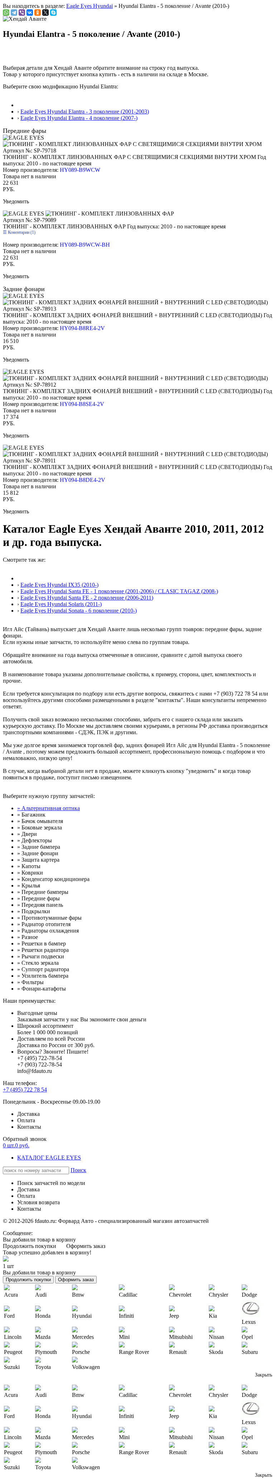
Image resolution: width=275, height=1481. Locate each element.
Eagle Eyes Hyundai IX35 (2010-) (59, 585)
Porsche (81, 1352)
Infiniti (126, 1316)
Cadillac (128, 1295)
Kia (213, 1316)
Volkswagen (86, 1367)
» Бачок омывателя (40, 821)
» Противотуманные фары (49, 918)
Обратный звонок (25, 1139)
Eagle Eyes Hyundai (89, 6)
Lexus (249, 1322)
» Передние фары (38, 898)
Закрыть (263, 1375)
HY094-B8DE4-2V (82, 480)
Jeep (174, 1316)
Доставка (28, 1114)
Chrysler (218, 1295)
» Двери (27, 834)
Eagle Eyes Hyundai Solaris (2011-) (61, 604)
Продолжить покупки (29, 1246)
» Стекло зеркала (38, 963)
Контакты (29, 1127)
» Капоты (28, 866)
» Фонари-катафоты (41, 989)
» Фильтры (30, 982)
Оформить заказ (85, 1246)
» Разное (27, 937)
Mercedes (83, 1337)
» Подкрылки (33, 911)
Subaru (250, 1352)
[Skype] (53, 12)
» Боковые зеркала (39, 827)
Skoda (216, 1352)
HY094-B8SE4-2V (82, 404)
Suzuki (12, 1367)
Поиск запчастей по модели (51, 1183)
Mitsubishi (181, 1337)
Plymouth (46, 1352)
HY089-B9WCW (80, 170)
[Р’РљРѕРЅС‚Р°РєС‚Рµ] (29, 12)
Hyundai (82, 1316)
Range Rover (134, 1352)
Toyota (43, 1367)
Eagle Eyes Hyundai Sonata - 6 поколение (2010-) (78, 611)
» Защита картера (38, 860)
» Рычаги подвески (40, 956)
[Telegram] (14, 12)
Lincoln (12, 1337)
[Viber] (22, 12)
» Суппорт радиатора (43, 969)
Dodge (249, 1295)
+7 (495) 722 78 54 (25, 1089)
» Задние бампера (38, 847)
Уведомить (16, 201)
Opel (247, 1337)
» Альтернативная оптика (48, 808)
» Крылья (28, 885)
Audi (41, 1295)
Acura (11, 1295)
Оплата (26, 1120)
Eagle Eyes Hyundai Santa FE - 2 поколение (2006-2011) (86, 598)
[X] (45, 12)
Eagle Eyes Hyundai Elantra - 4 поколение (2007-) (79, 118)
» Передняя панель (40, 905)
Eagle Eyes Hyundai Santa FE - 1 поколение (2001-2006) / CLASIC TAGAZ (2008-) (119, 591)
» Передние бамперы (42, 892)
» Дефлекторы (34, 840)
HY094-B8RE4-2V (82, 328)
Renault (178, 1352)
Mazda (42, 1337)
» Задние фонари (37, 853)
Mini (124, 1337)
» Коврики (30, 873)
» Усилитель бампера (42, 976)
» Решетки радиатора (43, 950)
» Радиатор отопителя (44, 924)
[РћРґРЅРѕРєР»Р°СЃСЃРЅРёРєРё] (37, 12)
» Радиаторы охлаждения (48, 931)
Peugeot (13, 1352)
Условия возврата (38, 1202)
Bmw (78, 1295)
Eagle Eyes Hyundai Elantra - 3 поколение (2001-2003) (84, 111)
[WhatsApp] (6, 12)
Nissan (216, 1337)
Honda (42, 1316)
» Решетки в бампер (41, 943)
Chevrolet (180, 1295)
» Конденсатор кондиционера (53, 879)
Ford (9, 1316)
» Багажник (31, 815)
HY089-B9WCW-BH (85, 245)
